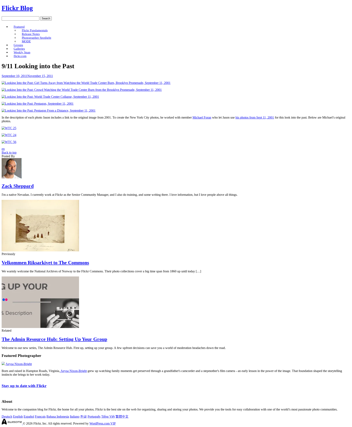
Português (94, 416)
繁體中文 (122, 416)
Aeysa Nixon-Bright (19, 364)
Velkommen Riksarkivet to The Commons (45, 262)
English (18, 416)
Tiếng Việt (108, 416)
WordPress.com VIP (102, 423)
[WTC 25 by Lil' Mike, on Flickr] (9, 128)
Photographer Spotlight (36, 37)
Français (40, 416)
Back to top (9, 152)
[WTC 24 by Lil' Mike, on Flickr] (9, 135)
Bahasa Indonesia (57, 416)
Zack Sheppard (18, 186)
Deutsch (7, 416)
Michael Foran (201, 117)
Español (29, 416)
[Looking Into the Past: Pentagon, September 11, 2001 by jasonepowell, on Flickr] (38, 103)
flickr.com (20, 56)
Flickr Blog (17, 8)
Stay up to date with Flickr (24, 386)
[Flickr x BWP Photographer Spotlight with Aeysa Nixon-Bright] (3, 364)
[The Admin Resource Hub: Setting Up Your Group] (40, 327)
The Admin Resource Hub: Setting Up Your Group (54, 339)
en (3, 149)
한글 (83, 416)
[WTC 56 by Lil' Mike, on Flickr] (9, 142)
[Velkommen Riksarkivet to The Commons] (40, 250)
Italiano (74, 416)
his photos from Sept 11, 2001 (254, 117)
